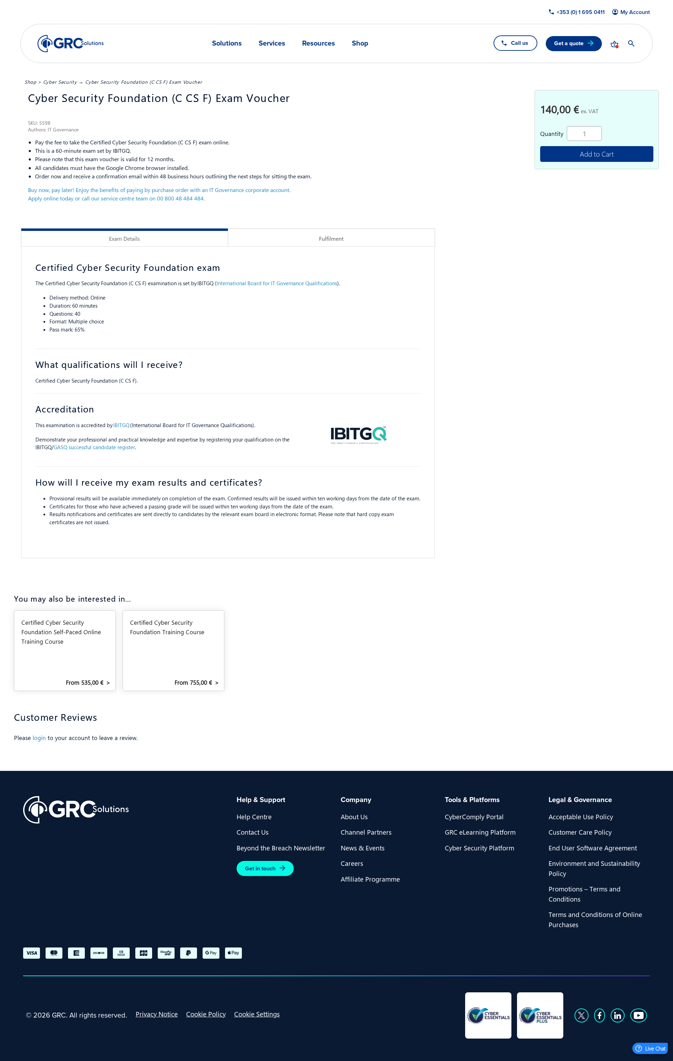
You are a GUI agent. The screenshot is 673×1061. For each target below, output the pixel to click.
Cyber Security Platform (479, 847)
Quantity (551, 133)
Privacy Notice (157, 1013)
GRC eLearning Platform (480, 831)
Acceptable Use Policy (581, 816)
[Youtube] (638, 1015)
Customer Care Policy (580, 831)
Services (272, 43)
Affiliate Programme (370, 878)
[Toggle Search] (631, 43)
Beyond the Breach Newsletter (281, 847)
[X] (582, 1015)
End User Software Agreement (593, 847)
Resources (318, 43)
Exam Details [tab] (124, 238)
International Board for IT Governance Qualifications (277, 283)
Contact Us (252, 831)
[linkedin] (618, 1015)
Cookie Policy (206, 1013)
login (39, 737)
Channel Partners (366, 831)
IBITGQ (121, 425)
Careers (352, 863)
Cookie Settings (257, 1013)
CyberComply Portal (474, 816)
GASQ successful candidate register (94, 447)
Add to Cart (597, 153)
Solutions (227, 43)
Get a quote (569, 43)
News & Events (363, 847)
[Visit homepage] (71, 43)
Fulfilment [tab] (331, 238)
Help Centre (254, 816)
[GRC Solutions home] (125, 810)
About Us (354, 816)
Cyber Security (60, 81)
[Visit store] (614, 43)
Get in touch (260, 868)
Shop (360, 43)
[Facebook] (599, 1015)
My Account (635, 12)
